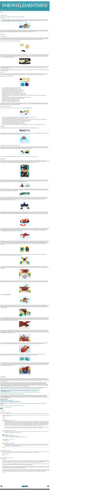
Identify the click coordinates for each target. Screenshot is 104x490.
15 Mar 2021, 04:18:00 (11, 439)
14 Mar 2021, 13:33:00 (12, 420)
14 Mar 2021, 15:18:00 (12, 430)
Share (1, 408)
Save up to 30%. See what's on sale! (7, 400)
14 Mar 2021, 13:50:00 (10, 457)
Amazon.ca (14, 403)
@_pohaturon (8, 19)
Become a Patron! (21, 393)
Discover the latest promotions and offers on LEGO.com (13, 401)
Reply (3, 447)
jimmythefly (6, 439)
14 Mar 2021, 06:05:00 (8, 412)
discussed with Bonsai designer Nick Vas (12, 230)
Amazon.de (28, 403)
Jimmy (3, 412)
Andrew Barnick (6, 420)
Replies (4, 418)
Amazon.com (7, 403)
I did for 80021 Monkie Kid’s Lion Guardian (29, 305)
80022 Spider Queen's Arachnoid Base (17, 133)
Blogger (26, 489)
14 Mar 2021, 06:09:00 (8, 450)
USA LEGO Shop (13, 20)
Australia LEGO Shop (19, 20)
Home (24, 486)
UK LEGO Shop (8, 20)
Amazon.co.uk (19, 403)
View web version (24, 487)
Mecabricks (26, 64)
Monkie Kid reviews (36, 37)
